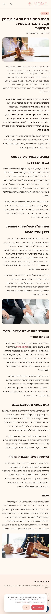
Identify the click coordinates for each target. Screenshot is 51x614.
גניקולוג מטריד (22, 347)
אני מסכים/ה (37, 607)
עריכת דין (45, 13)
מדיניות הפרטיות (23, 602)
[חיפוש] (11, 3)
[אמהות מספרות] (37, 4)
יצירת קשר (20, 593)
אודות (47, 593)
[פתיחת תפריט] (4, 3)
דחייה (26, 607)
